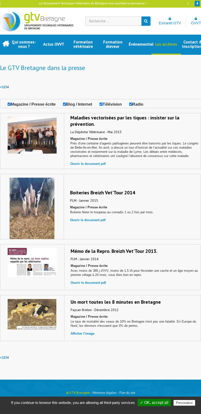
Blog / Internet (79, 104)
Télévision (112, 104)
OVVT (196, 23)
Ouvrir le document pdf (88, 164)
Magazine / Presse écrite (33, 104)
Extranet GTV (170, 23)
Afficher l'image (82, 333)
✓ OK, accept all (154, 402)
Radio (137, 104)
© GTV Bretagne (78, 393)
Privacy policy (102, 409)
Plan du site (127, 393)
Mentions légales (104, 393)
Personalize (184, 403)
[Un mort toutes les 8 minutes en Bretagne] (32, 312)
